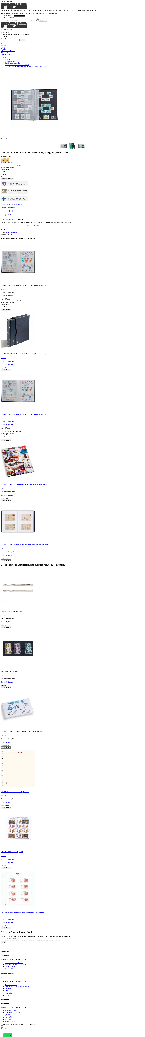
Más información (7, 15)
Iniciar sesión (5, 211)
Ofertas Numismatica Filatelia (14, 963)
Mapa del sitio (9, 968)
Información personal (11, 1010)
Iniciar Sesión (10, 17)
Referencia (4, 234)
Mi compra (4, 38)
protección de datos (105, 948)
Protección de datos (11, 985)
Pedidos (7, 1014)
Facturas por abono (11, 1016)
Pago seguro (8, 988)
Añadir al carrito (7, 178)
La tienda (8, 995)
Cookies (7, 990)
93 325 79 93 (43, 21)
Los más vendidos (10, 966)
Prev (2, 139)
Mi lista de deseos (10, 1021)
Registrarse (13, 211)
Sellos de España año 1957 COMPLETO (14, 671)
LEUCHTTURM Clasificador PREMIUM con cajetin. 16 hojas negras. (25, 354)
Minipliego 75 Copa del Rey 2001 (12, 852)
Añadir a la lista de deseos (11, 204)
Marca (3, 232)
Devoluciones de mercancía (13, 1012)
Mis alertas (8, 1019)
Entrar (3, 296)
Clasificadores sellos (11, 232)
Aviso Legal (8, 992)
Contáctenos (8, 994)
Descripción (8, 214)
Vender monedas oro (11, 970)
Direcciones (8, 1017)
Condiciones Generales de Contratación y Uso (19, 986)
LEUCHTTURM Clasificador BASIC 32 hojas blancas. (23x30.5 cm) (24, 285)
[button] (72, 29)
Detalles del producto (11, 216)
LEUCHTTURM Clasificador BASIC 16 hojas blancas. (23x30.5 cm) (24, 414)
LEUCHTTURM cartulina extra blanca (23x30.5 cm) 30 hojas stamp (24, 484)
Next (5, 139)
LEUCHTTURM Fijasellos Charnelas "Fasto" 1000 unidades (21, 731)
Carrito (3, 17)
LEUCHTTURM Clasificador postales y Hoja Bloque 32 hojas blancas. (24, 544)
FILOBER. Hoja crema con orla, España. (15, 792)
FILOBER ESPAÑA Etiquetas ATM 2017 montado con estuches (22, 912)
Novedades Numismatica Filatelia (15, 964)
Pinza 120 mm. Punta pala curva (12, 611)
